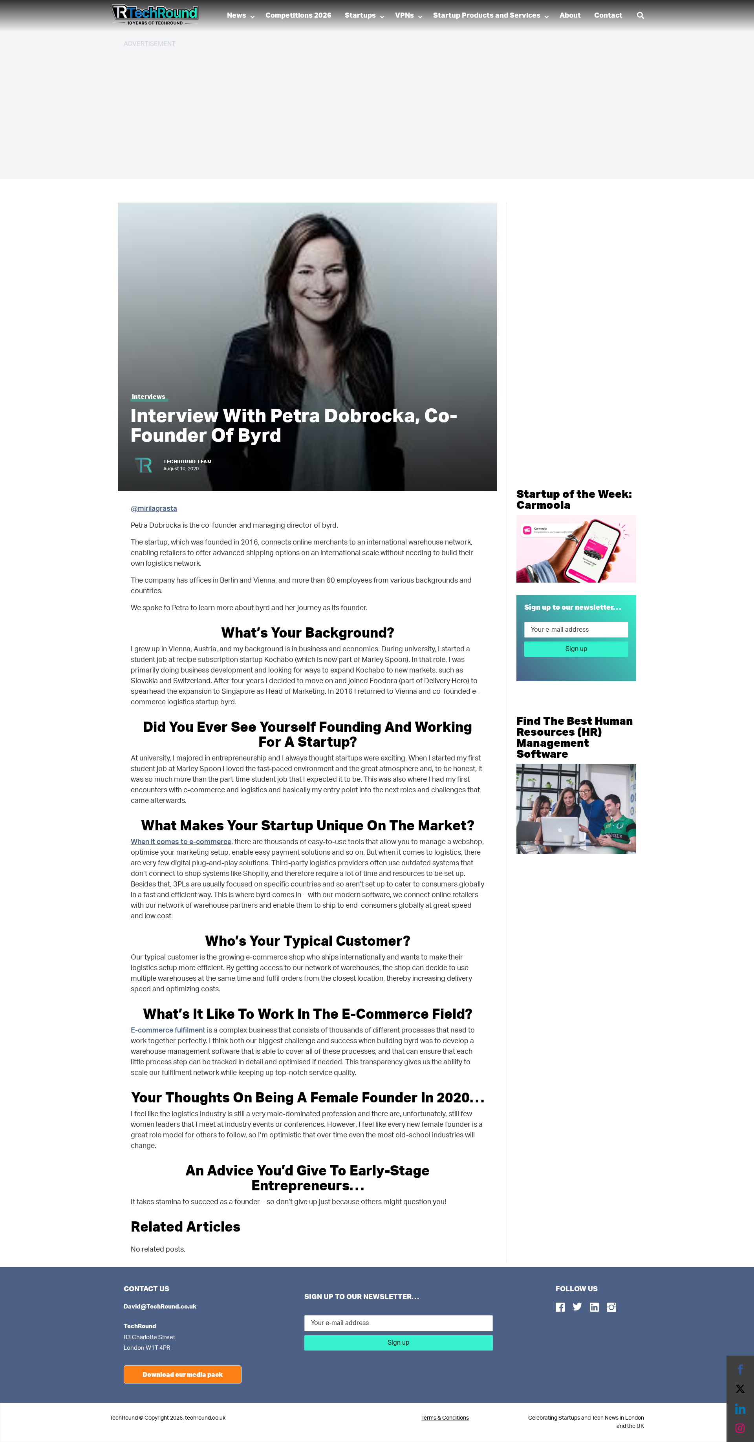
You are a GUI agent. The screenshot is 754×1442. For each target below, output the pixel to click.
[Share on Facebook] (740, 1369)
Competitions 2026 (298, 15)
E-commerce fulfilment (168, 1030)
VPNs (404, 15)
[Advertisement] (359, 110)
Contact (608, 15)
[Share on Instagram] (740, 1428)
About (570, 15)
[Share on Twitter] (740, 1389)
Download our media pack (183, 1374)
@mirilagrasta (154, 508)
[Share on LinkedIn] (740, 1409)
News (236, 15)
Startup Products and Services (486, 15)
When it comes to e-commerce (181, 842)
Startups (360, 15)
